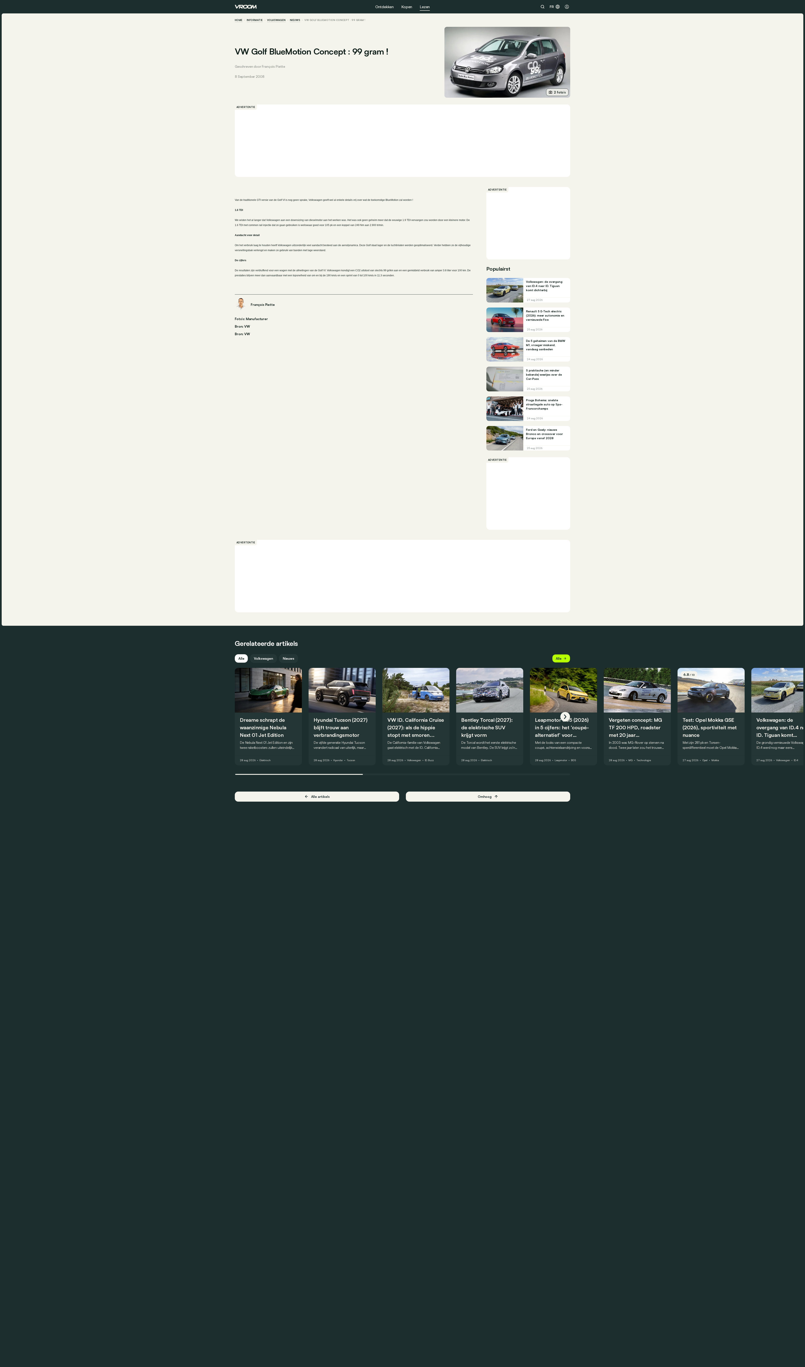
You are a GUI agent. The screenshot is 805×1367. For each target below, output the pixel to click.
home (239, 20)
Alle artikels (320, 796)
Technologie (643, 760)
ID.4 (796, 760)
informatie (255, 20)
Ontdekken (384, 6)
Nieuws (288, 658)
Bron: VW (242, 326)
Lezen (425, 6)
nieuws (295, 20)
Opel (705, 760)
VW (247, 334)
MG (630, 760)
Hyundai (338, 760)
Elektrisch (265, 760)
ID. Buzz (429, 760)
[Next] (565, 717)
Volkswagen (276, 20)
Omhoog (485, 796)
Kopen (406, 6)
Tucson (351, 760)
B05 (573, 760)
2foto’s (560, 92)
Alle (241, 658)
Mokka (715, 760)
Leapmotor (561, 760)
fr (552, 7)
